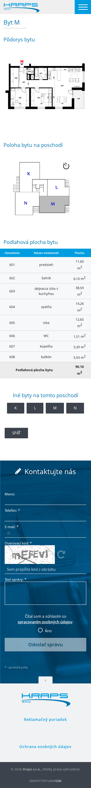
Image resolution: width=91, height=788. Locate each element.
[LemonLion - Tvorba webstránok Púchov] (55, 781)
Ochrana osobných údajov (45, 746)
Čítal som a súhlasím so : (45, 622)
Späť (16, 433)
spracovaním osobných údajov (45, 622)
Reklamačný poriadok (45, 719)
